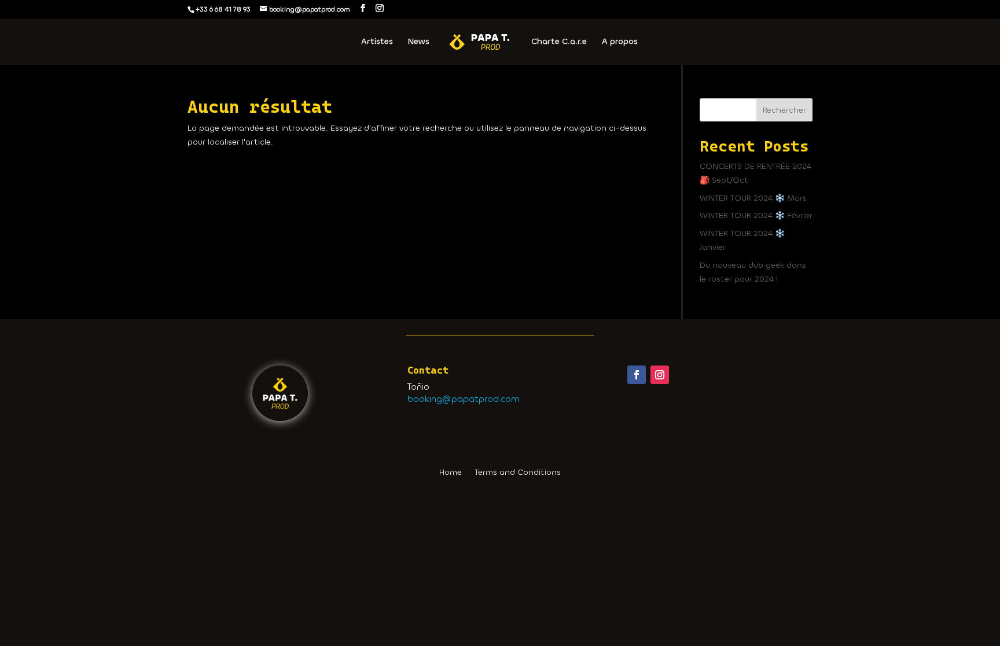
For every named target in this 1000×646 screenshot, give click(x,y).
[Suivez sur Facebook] (636, 375)
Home (450, 473)
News (418, 42)
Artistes (377, 42)
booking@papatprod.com (463, 399)
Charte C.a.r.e (559, 42)
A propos (620, 42)
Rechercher (784, 110)
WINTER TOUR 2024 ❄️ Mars (753, 198)
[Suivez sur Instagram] (659, 375)
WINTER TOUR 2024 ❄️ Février (756, 215)
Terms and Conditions (518, 473)
